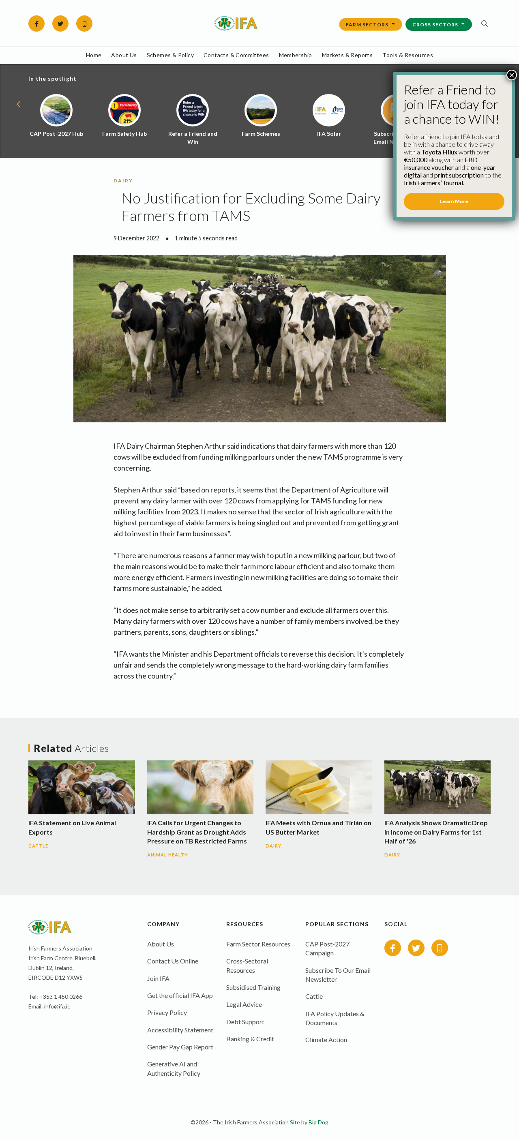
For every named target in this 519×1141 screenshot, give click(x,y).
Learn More (454, 201)
